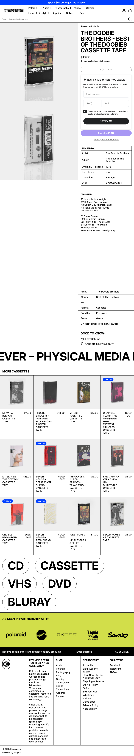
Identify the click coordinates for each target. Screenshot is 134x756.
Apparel (60, 692)
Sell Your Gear (90, 691)
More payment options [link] (106, 139)
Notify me (106, 121)
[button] (130, 10)
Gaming (60, 679)
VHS (58, 675)
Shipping (85, 61)
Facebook (115, 665)
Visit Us (87, 698)
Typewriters (62, 689)
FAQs (86, 688)
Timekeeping (63, 682)
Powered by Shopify (11, 752)
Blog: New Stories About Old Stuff (93, 676)
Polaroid (60, 668)
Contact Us (89, 701)
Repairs (60, 696)
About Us (88, 665)
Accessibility (90, 708)
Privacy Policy (90, 705)
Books (59, 686)
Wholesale (88, 695)
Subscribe (122, 651)
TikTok (113, 672)
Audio (59, 665)
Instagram (115, 668)
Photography (63, 672)
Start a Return (90, 684)
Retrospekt (15, 749)
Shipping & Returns (93, 681)
